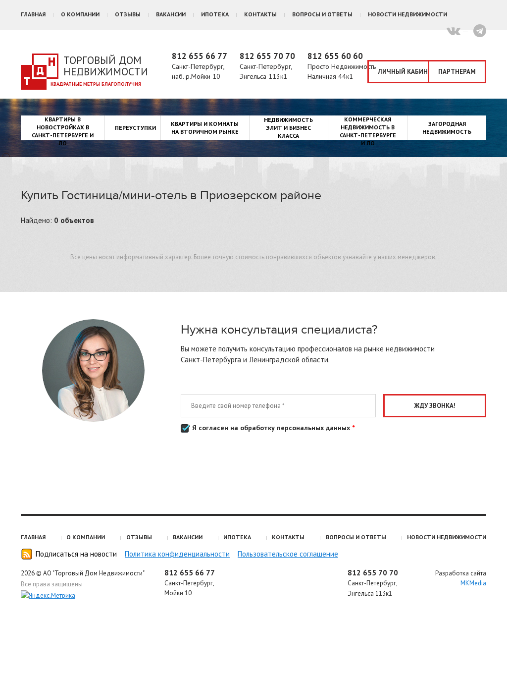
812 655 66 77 (199, 56)
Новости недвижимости (407, 14)
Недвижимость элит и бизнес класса (288, 127)
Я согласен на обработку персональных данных (272, 427)
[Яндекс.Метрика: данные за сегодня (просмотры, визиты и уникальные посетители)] (48, 595)
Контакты (260, 14)
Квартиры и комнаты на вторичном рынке (205, 127)
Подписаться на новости (76, 554)
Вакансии (171, 14)
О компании (80, 14)
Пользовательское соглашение (288, 554)
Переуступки (135, 127)
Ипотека (215, 14)
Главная (33, 14)
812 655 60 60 (335, 56)
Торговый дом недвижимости (105, 66)
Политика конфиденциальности (177, 554)
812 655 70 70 (267, 56)
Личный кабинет (403, 71)
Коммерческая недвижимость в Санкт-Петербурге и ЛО (368, 131)
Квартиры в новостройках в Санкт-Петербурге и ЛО (63, 131)
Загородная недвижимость (446, 127)
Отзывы (128, 14)
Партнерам (457, 71)
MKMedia (473, 583)
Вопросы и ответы (322, 14)
